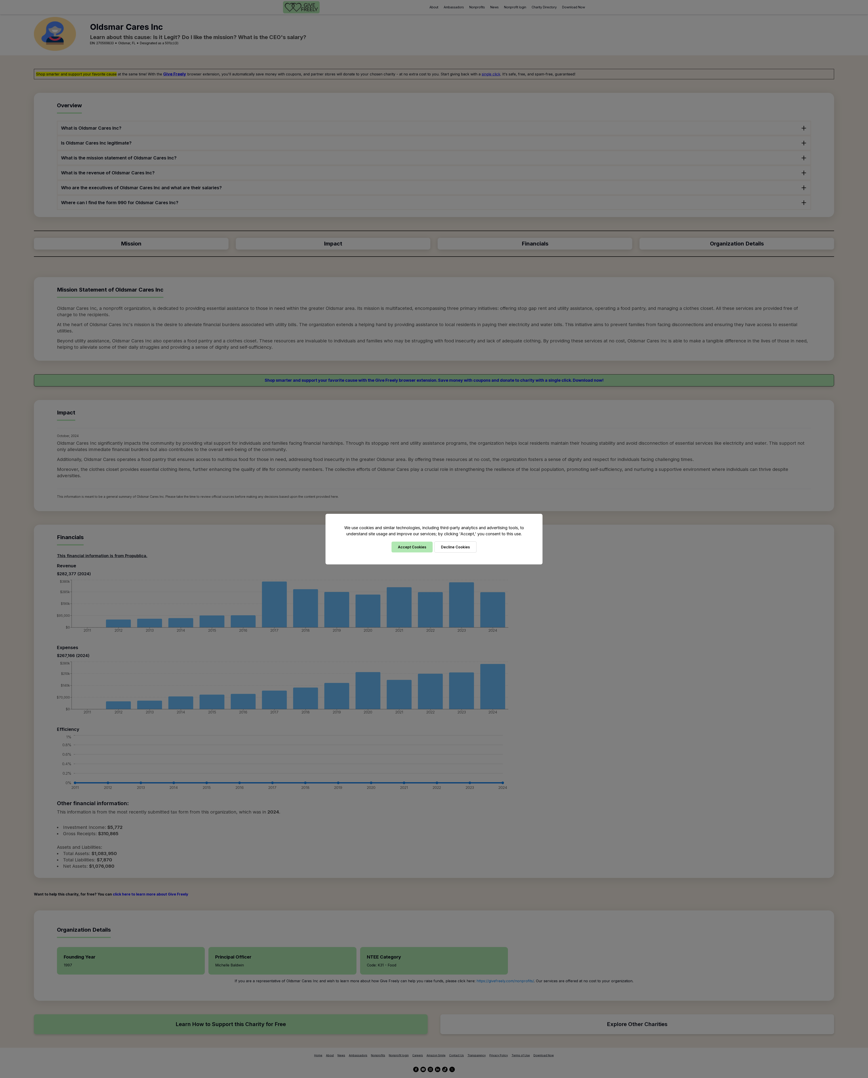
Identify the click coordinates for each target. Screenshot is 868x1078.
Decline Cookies (455, 547)
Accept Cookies (412, 547)
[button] (434, 539)
